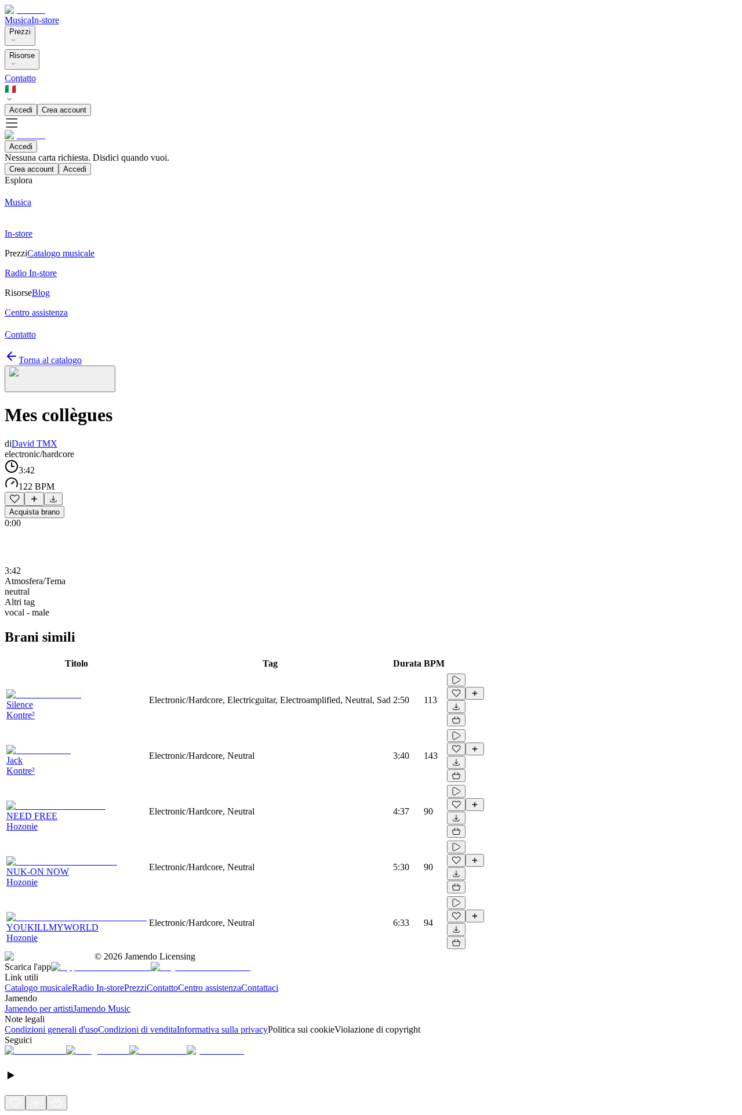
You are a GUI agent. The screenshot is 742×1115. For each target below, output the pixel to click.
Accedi (20, 110)
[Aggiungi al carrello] (456, 720)
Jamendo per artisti (39, 1008)
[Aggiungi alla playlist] (34, 499)
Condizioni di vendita (137, 1029)
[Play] (60, 378)
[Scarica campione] (53, 499)
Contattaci (259, 988)
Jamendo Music (101, 1008)
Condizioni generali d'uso (51, 1029)
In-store (45, 20)
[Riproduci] (456, 680)
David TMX (34, 443)
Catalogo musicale (38, 988)
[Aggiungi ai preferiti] (14, 499)
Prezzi (20, 31)
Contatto (20, 78)
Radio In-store (98, 988)
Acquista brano (34, 512)
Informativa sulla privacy (222, 1029)
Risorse (22, 55)
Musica (18, 20)
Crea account (64, 110)
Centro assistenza (209, 988)
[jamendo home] (25, 10)
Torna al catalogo (50, 360)
